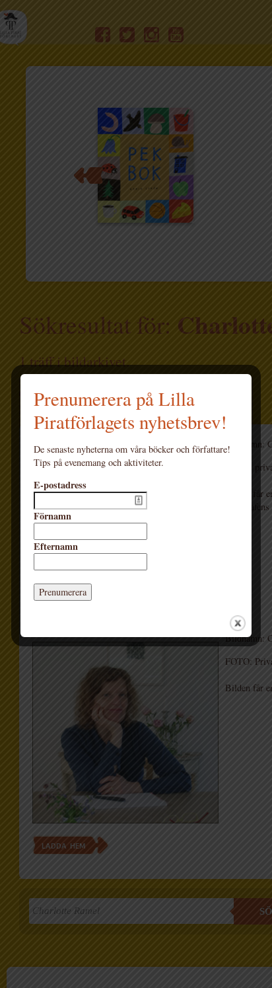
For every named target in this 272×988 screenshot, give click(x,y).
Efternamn (56, 546)
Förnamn (52, 516)
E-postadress (60, 485)
